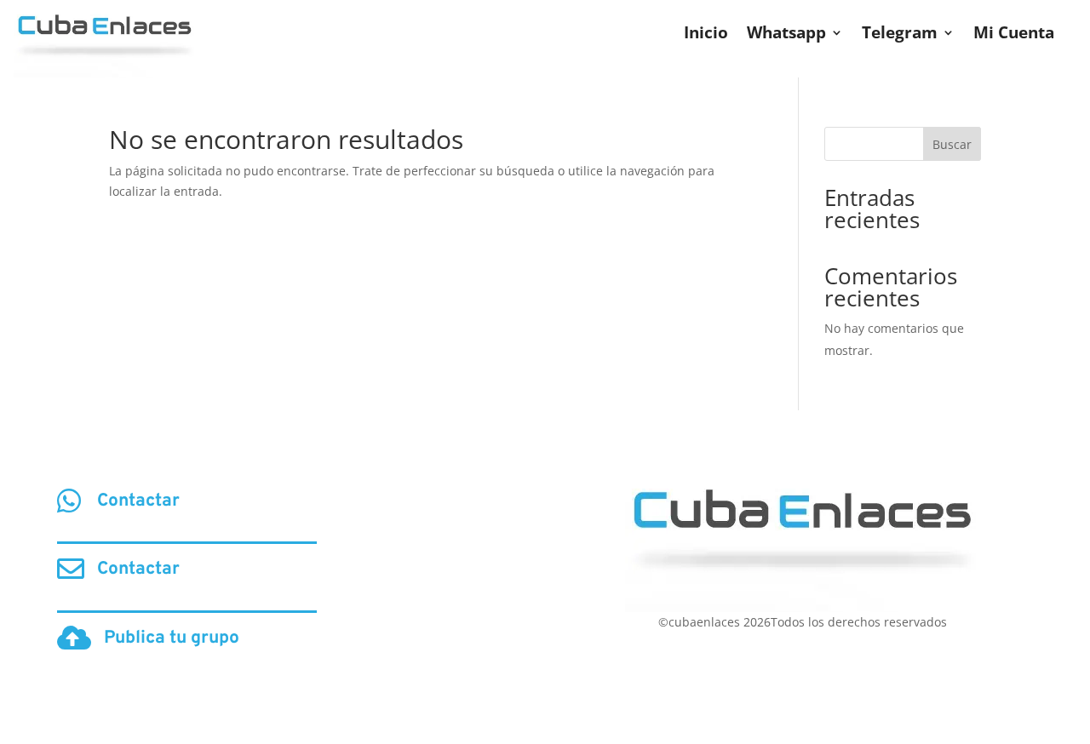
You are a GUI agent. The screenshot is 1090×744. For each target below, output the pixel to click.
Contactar (138, 500)
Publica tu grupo (171, 638)
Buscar (952, 144)
